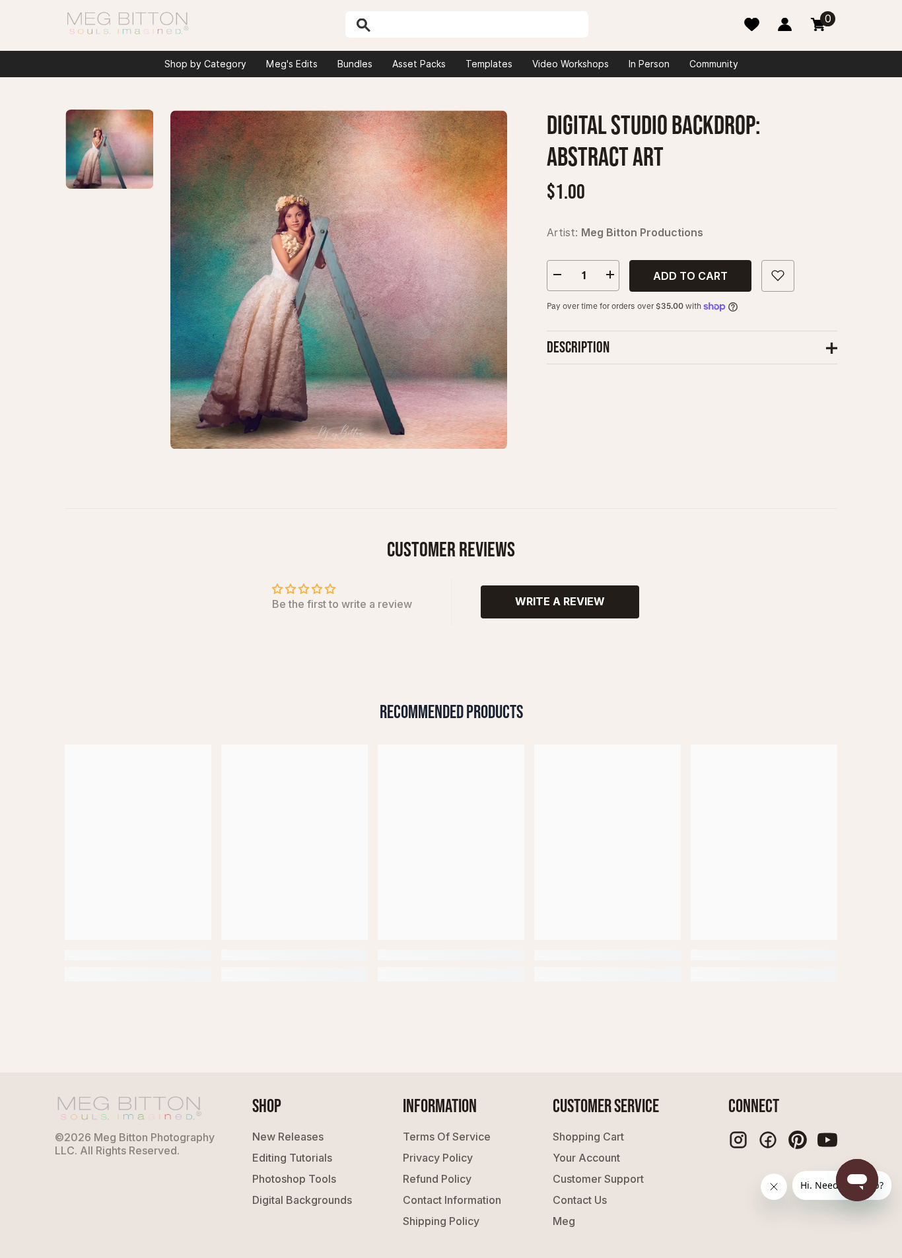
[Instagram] (738, 1140)
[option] (338, 279)
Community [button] (713, 64)
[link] (138, 955)
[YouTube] (827, 1140)
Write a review (560, 601)
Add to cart (690, 275)
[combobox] (480, 24)
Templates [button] (489, 64)
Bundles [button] (354, 64)
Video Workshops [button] (570, 64)
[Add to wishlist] (777, 275)
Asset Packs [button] (419, 64)
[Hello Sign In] (785, 24)
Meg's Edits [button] (292, 64)
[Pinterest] (798, 1140)
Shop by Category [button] (205, 64)
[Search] (397, 24)
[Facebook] (768, 1140)
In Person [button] (649, 64)
